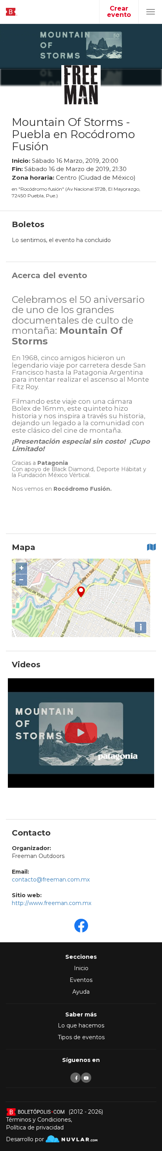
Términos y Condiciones (38, 1119)
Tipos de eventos (81, 1037)
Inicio (81, 968)
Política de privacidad (35, 1127)
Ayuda (81, 991)
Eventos (81, 979)
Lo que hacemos (81, 1025)
